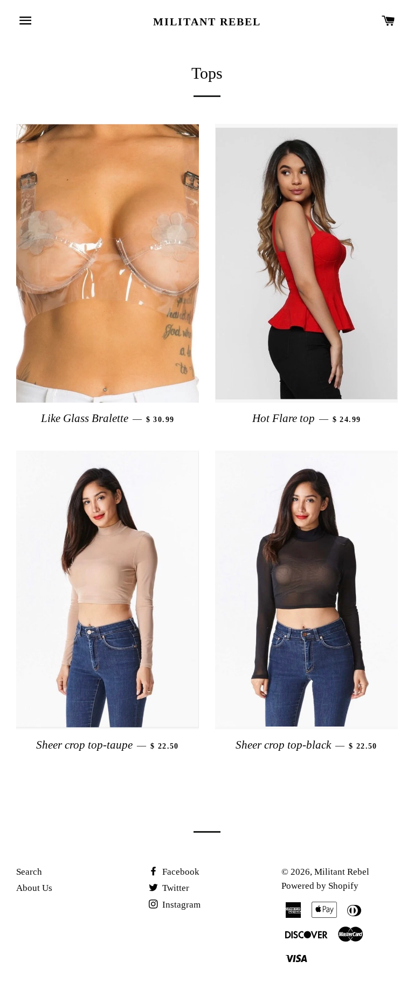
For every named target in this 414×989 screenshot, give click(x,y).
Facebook (179, 872)
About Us (34, 888)
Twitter (174, 888)
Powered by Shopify (319, 886)
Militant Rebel (207, 21)
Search (29, 872)
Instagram (180, 905)
